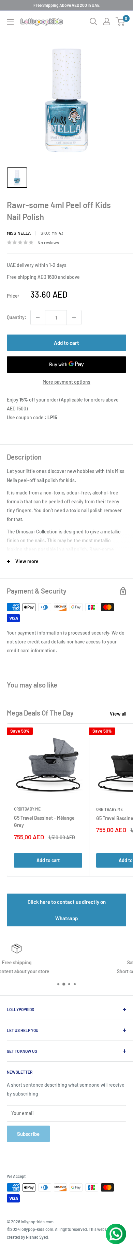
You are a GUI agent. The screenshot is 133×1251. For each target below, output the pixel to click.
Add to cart (66, 343)
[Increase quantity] (74, 317)
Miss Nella (19, 233)
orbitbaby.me (27, 808)
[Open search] (93, 21)
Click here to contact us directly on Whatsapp (67, 910)
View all (118, 714)
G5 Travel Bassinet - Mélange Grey (44, 821)
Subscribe (28, 1134)
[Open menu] (10, 22)
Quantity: (16, 317)
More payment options (66, 382)
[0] (120, 21)
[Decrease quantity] (38, 317)
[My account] (106, 21)
